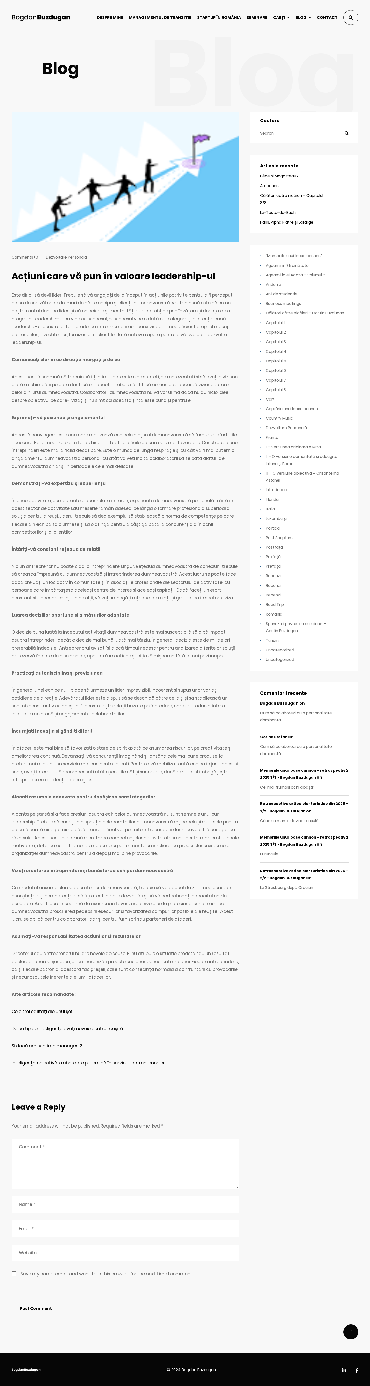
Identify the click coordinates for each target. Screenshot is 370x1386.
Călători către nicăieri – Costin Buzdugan (305, 313)
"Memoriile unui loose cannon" (294, 255)
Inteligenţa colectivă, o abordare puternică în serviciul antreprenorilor (88, 1063)
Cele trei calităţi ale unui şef (42, 1011)
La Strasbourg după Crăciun (286, 887)
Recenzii (273, 576)
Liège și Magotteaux (279, 176)
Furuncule (269, 854)
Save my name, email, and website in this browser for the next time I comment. (106, 1274)
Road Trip (275, 604)
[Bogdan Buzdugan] (41, 17)
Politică (273, 528)
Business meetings (283, 303)
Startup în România (219, 17)
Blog (301, 17)
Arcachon (269, 185)
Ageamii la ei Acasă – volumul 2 (295, 275)
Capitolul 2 (276, 332)
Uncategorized (280, 650)
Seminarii (257, 17)
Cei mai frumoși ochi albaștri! (288, 787)
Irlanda (272, 499)
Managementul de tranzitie (160, 17)
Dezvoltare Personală (66, 257)
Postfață (274, 547)
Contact (327, 17)
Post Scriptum (279, 537)
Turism (272, 640)
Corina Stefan (273, 736)
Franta (272, 437)
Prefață (273, 556)
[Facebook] (356, 1370)
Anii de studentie (282, 294)
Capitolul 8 (276, 389)
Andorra (273, 284)
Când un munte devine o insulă (289, 820)
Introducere (277, 490)
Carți (279, 17)
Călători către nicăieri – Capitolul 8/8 (291, 199)
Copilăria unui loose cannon (292, 408)
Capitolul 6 (276, 370)
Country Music (279, 418)
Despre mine (110, 17)
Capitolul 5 (276, 361)
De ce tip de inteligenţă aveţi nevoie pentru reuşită (67, 1029)
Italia (270, 509)
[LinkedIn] (344, 1370)
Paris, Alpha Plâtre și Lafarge (286, 222)
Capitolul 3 (276, 341)
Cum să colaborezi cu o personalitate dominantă (296, 716)
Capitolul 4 (276, 351)
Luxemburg (276, 518)
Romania (274, 614)
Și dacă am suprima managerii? (47, 1046)
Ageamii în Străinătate (287, 265)
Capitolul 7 (276, 380)
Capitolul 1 (275, 322)
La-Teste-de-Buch (278, 212)
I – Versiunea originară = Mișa (293, 447)
